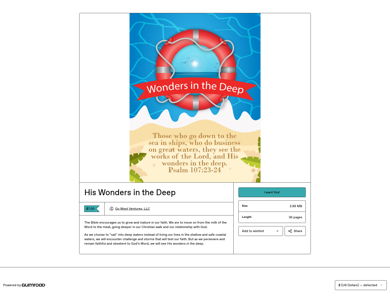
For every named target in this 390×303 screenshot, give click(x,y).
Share (298, 231)
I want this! (272, 192)
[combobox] (260, 231)
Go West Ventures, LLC (132, 209)
